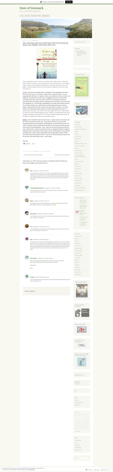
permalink (48, 151)
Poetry (76, 159)
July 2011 (77, 238)
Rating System (45, 15)
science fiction (78, 166)
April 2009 (77, 267)
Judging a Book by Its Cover (81, 143)
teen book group (78, 178)
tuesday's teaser (78, 180)
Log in (76, 442)
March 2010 (77, 243)
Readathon (77, 164)
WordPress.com (78, 449)
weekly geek (77, 185)
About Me (27, 15)
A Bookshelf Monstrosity (37, 188)
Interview (77, 141)
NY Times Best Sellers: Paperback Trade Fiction (80, 156)
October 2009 (78, 253)
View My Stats (77, 383)
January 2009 (77, 274)
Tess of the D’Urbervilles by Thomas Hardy (33, 155)
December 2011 (78, 236)
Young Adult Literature (80, 190)
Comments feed (78, 447)
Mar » (79, 431)
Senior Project (78, 168)
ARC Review (77, 124)
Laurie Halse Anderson (80, 146)
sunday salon (78, 176)
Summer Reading (78, 173)
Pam (31, 239)
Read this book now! (79, 161)
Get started (68, 1)
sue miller (77, 171)
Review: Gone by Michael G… (83, 214)
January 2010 (77, 246)
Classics (76, 134)
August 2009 (77, 257)
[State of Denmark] (56, 28)
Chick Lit (76, 131)
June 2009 (77, 262)
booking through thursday (80, 129)
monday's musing (78, 153)
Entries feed (77, 445)
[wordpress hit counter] (77, 382)
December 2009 (78, 248)
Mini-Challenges (78, 150)
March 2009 (77, 269)
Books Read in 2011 (36, 15)
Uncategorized (36, 151)
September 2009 (78, 255)
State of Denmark (31, 8)
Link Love (77, 148)
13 (79, 423)
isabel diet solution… (82, 211)
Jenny (31, 201)
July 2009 (77, 260)
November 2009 (78, 250)
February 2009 (78, 272)
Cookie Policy (32, 469)
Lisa (31, 226)
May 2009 (77, 265)
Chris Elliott (33, 258)
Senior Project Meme (83, 202)
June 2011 (77, 241)
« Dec (76, 431)
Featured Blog (78, 136)
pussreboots (33, 213)
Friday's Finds (78, 138)
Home (21, 15)
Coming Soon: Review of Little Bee (62, 155)
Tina (31, 170)
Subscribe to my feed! (80, 42)
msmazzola (35, 40)
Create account (78, 440)
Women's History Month (80, 187)
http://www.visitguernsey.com (37, 262)
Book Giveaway (78, 126)
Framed (32, 277)
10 (87, 420)
